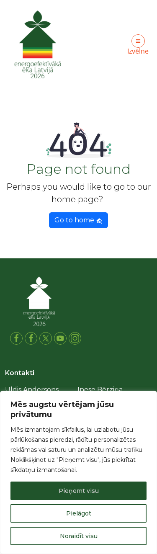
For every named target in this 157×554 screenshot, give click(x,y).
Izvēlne (138, 51)
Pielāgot (78, 513)
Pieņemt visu (79, 491)
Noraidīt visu (79, 536)
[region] (78, 472)
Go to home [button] (75, 220)
